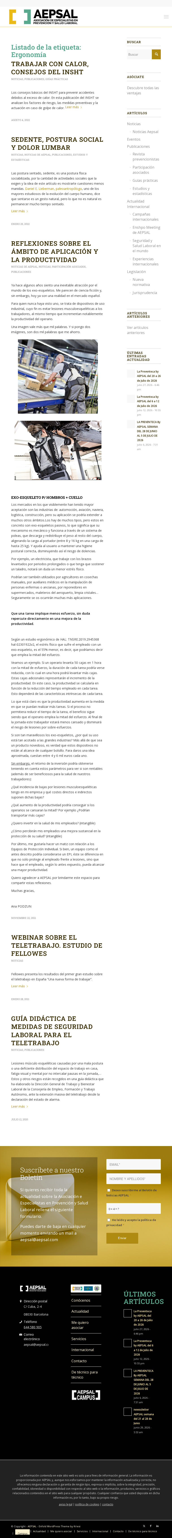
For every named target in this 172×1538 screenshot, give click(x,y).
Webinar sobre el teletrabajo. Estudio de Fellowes (57, 945)
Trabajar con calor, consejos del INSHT (50, 68)
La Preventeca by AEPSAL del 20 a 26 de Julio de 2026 (149, 376)
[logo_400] (43, 16)
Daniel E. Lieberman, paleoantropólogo (53, 188)
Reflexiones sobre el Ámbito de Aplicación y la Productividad (54, 251)
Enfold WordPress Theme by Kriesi (59, 1526)
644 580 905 (33, 1327)
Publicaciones (34, 79)
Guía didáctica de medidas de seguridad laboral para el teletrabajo (52, 1030)
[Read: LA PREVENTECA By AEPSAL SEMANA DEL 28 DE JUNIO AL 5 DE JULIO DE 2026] (131, 424)
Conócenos (80, 1300)
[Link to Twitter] (144, 1526)
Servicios (78, 1338)
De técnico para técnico (84, 1375)
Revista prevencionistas (146, 157)
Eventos (133, 139)
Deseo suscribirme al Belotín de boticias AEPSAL (131, 1192)
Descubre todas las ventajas (143, 90)
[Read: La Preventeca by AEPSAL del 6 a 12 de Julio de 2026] (131, 399)
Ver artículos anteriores (137, 330)
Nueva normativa (141, 282)
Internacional (82, 1349)
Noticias (17, 79)
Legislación (136, 271)
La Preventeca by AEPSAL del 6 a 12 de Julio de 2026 (148, 401)
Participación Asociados (69, 266)
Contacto (79, 1360)
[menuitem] (166, 17)
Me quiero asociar (80, 1325)
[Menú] (166, 17)
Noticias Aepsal (145, 131)
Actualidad (80, 1311)
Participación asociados (143, 170)
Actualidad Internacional (138, 204)
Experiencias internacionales (146, 261)
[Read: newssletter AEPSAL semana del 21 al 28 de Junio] (128, 1412)
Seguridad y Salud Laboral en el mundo (147, 245)
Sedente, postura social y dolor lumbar (57, 143)
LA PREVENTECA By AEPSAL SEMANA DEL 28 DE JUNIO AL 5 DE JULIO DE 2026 (148, 431)
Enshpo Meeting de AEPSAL (146, 230)
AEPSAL (32, 1526)
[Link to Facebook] (150, 1526)
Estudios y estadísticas (142, 191)
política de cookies (87, 1504)
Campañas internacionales (146, 217)
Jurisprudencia (145, 292)
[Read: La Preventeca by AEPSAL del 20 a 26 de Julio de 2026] (131, 374)
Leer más (72, 107)
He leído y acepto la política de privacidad (131, 1222)
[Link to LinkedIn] (157, 1526)
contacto (107, 1504)
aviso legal (65, 1504)
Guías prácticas (56, 79)
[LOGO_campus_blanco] (86, 1395)
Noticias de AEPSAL (37, 154)
